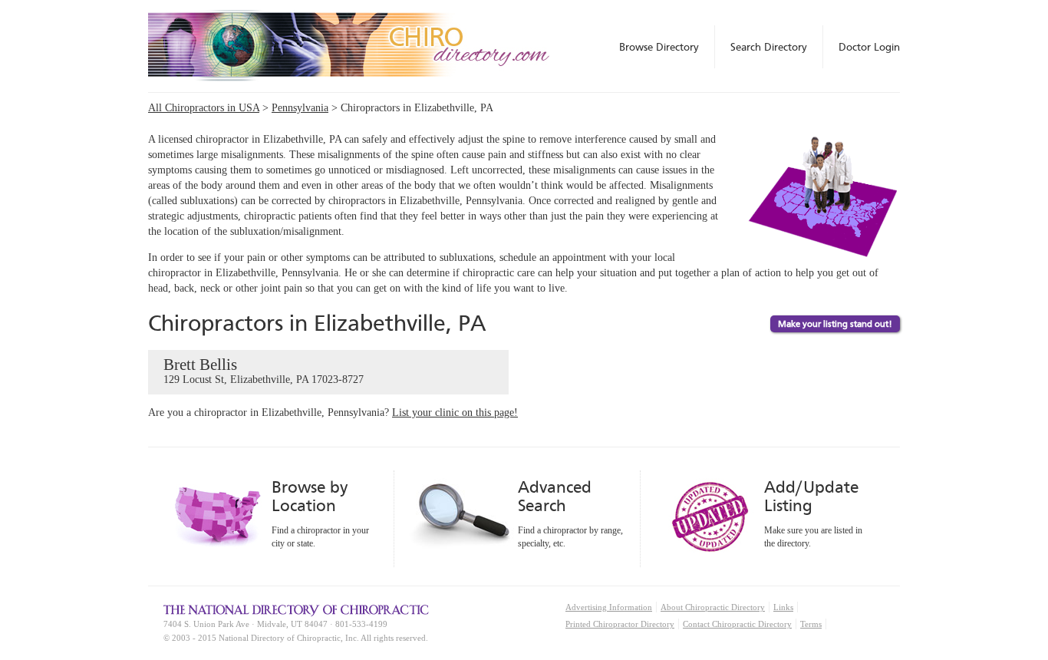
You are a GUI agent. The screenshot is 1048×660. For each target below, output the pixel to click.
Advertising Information (608, 607)
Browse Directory (659, 47)
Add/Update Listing (811, 496)
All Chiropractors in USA (203, 108)
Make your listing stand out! (835, 323)
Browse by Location (310, 496)
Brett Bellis (263, 370)
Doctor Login (869, 47)
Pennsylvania (300, 108)
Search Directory (768, 47)
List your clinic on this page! (455, 412)
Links (783, 607)
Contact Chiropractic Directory (737, 624)
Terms (811, 624)
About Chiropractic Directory (713, 607)
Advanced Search (555, 496)
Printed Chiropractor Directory (619, 624)
